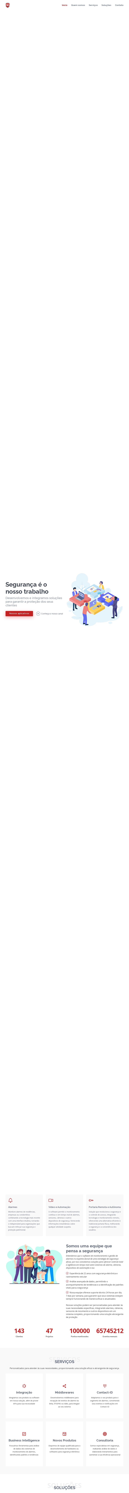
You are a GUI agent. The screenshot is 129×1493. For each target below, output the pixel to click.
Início (64, 5)
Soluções (106, 5)
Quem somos (78, 5)
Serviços (93, 5)
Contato (119, 5)
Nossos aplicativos (19, 613)
